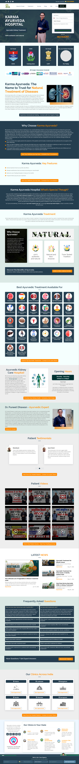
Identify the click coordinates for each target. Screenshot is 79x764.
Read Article (8, 586)
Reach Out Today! (66, 659)
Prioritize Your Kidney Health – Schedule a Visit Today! (39, 398)
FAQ (51, 6)
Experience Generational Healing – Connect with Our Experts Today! (39, 115)
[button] (36, 468)
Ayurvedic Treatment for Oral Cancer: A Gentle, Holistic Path (63, 572)
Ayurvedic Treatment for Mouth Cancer (63, 561)
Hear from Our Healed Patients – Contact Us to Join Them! (39, 474)
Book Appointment (16, 692)
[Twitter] (6, 1)
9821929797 (63, 36)
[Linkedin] (19, 734)
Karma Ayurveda (13, 379)
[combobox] (54, 18)
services (39, 6)
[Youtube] (13, 1)
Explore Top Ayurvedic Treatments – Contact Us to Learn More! (39, 360)
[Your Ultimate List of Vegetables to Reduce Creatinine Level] (22, 568)
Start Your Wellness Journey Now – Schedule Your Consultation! (39, 154)
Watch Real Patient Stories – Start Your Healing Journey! (39, 544)
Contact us (58, 6)
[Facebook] (8, 1)
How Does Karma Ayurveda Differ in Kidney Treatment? (64, 584)
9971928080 (70, 1)
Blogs (45, 6)
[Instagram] (11, 1)
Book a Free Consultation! (62, 271)
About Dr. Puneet (20, 6)
